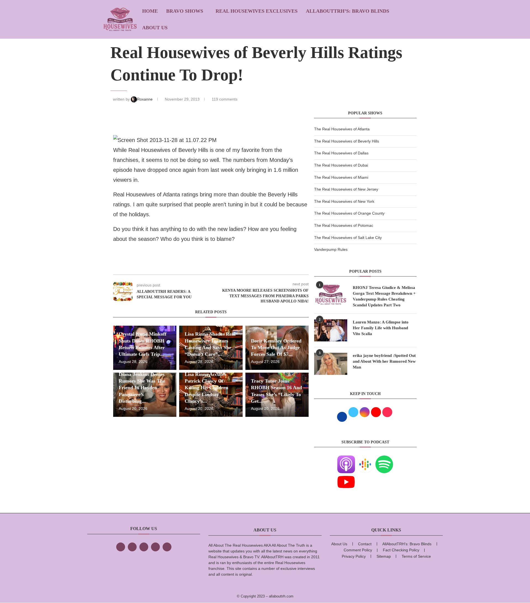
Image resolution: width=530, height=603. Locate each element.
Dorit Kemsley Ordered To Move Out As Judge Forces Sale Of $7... (276, 347)
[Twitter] (132, 547)
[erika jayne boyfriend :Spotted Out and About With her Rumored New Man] (330, 364)
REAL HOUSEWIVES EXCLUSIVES (257, 11)
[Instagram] (143, 547)
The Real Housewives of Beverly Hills (346, 141)
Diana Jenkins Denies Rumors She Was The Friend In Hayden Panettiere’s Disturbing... (142, 388)
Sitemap (384, 556)
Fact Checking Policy (401, 550)
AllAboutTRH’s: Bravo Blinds (347, 11)
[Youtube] (346, 476)
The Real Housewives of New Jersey (346, 189)
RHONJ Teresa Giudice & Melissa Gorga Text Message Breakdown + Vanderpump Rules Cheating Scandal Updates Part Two (384, 296)
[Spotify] (384, 459)
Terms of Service (416, 556)
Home (150, 11)
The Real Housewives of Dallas (341, 153)
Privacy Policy (354, 556)
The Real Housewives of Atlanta (342, 129)
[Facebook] (120, 547)
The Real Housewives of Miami (341, 177)
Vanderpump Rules (331, 249)
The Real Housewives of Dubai (341, 165)
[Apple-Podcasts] (346, 459)
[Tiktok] (155, 547)
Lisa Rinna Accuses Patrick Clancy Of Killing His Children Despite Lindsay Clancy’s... (206, 388)
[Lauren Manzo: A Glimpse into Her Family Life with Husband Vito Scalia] (330, 330)
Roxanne (145, 99)
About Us (155, 27)
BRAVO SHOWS (184, 11)
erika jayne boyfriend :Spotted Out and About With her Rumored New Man (384, 361)
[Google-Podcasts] (365, 459)
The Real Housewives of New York (344, 201)
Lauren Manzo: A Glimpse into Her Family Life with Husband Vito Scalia (381, 328)
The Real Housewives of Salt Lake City (348, 237)
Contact (365, 544)
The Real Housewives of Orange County (349, 213)
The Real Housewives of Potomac (343, 225)
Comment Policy (358, 550)
